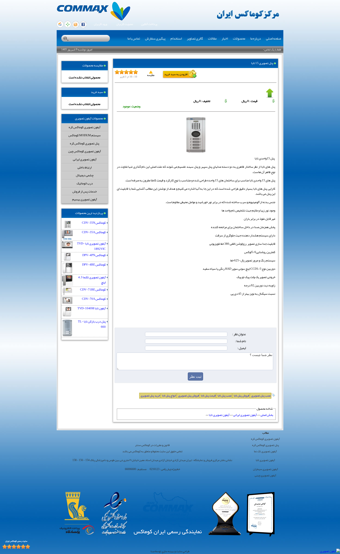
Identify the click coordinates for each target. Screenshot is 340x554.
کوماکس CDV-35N (94, 223)
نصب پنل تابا (225, 395)
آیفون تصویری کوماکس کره (84, 127)
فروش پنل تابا (241, 395)
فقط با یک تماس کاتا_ (270, 49)
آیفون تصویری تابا (219, 415)
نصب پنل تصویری (261, 395)
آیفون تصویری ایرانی (84, 159)
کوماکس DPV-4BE (94, 264)
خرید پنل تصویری (150, 395)
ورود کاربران (100, 24)
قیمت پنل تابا (208, 395)
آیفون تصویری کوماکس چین (84, 151)
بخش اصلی (266, 415)
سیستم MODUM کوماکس (84, 135)
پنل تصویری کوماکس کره (84, 143)
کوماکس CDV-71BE (93, 289)
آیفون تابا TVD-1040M (91, 308)
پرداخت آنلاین (149, 24)
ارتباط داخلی (84, 167)
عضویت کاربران (124, 24)
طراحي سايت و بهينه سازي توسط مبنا (170, 551)
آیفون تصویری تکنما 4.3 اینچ (92, 280)
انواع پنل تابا (169, 395)
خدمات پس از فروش (84, 191)
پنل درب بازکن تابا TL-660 (92, 324)
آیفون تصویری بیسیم (84, 199)
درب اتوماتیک (85, 183)
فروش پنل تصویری (188, 395)
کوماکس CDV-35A (94, 232)
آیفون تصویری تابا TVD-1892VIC (91, 246)
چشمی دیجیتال (84, 175)
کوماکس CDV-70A (94, 299)
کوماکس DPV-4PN (94, 255)
